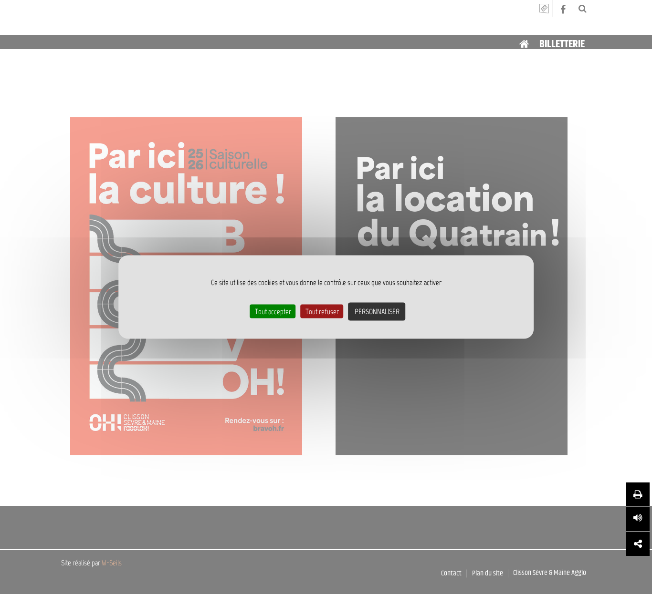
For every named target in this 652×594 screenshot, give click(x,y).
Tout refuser (322, 311)
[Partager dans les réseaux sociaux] (638, 544)
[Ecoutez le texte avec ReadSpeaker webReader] (638, 519)
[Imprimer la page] (638, 494)
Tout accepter (273, 311)
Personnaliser (377, 311)
